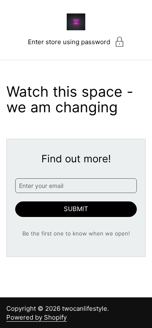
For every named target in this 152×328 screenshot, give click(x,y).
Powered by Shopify (36, 317)
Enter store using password (69, 42)
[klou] (76, 21)
